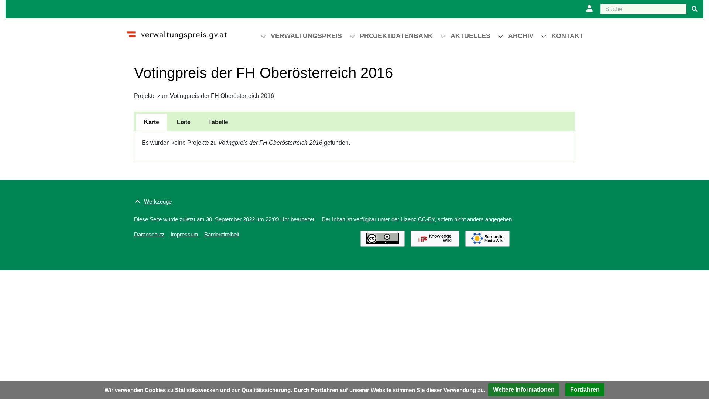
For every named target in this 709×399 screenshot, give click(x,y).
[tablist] (354, 121)
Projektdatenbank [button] (396, 36)
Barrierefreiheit (221, 234)
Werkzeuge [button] (158, 201)
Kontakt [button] (567, 36)
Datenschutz (149, 234)
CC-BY (426, 219)
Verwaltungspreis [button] (306, 36)
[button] (523, 389)
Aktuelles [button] (470, 36)
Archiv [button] (521, 36)
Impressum (184, 234)
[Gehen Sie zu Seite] (695, 9)
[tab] (151, 122)
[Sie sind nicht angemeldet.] (591, 9)
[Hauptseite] (183, 32)
